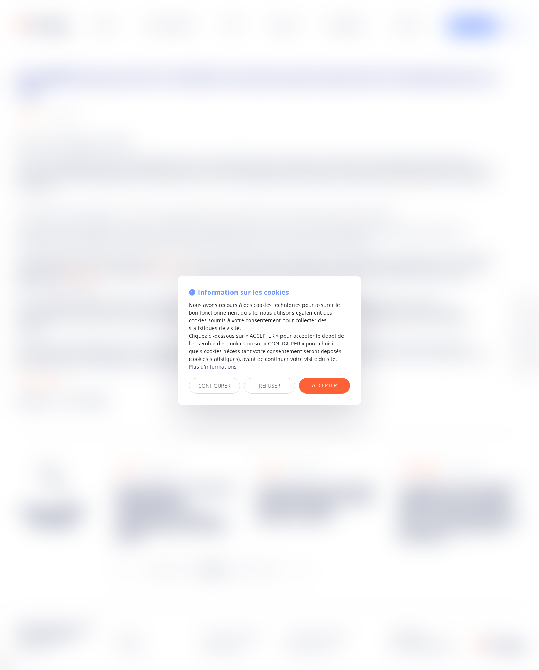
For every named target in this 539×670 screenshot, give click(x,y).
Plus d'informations (212, 366)
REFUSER (269, 385)
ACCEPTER (324, 385)
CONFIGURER (214, 385)
